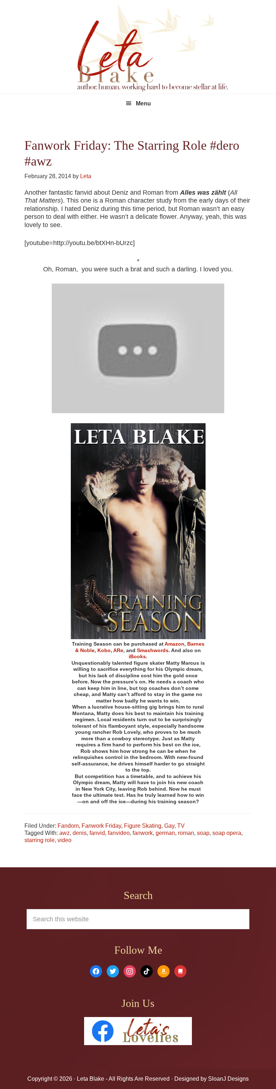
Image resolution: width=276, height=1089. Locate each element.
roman (186, 833)
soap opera (226, 833)
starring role (39, 840)
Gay (169, 826)
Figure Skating (142, 826)
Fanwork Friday (101, 826)
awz (64, 833)
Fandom (68, 826)
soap (203, 833)
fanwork (143, 833)
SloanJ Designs (228, 1079)
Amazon (174, 644)
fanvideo (119, 833)
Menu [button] (143, 103)
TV (181, 826)
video (65, 840)
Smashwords (153, 650)
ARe (118, 650)
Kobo (104, 650)
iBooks (137, 656)
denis (80, 833)
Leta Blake (152, 49)
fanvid (97, 833)
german (165, 833)
